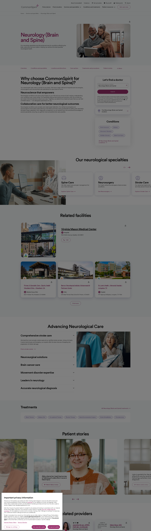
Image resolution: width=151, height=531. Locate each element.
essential (30, 502)
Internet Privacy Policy (10, 522)
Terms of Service (22, 522)
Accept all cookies (54, 527)
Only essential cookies (39, 527)
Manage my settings (11, 527)
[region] (32, 511)
